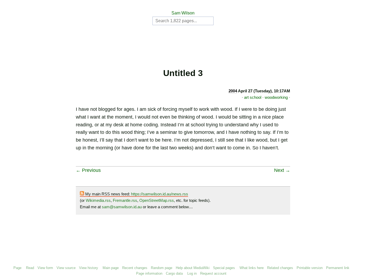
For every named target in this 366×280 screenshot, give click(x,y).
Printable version (310, 268)
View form (45, 268)
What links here (252, 268)
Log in (192, 273)
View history (88, 268)
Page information (149, 273)
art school (252, 97)
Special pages (224, 268)
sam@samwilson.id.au (122, 207)
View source (66, 268)
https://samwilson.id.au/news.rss (159, 194)
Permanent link (337, 268)
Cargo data (174, 273)
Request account (213, 273)
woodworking (276, 97)
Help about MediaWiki (193, 268)
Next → (282, 170)
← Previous (88, 170)
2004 (233, 91)
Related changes (280, 268)
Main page (111, 268)
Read (30, 268)
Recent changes (134, 268)
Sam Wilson (183, 13)
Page (17, 268)
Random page (161, 268)
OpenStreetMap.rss (156, 200)
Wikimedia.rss (98, 200)
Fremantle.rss (125, 200)
